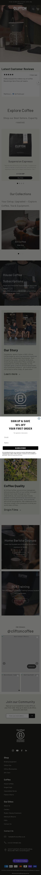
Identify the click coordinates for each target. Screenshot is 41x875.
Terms (21, 455)
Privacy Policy (15, 455)
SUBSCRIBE (20, 448)
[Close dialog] (39, 418)
